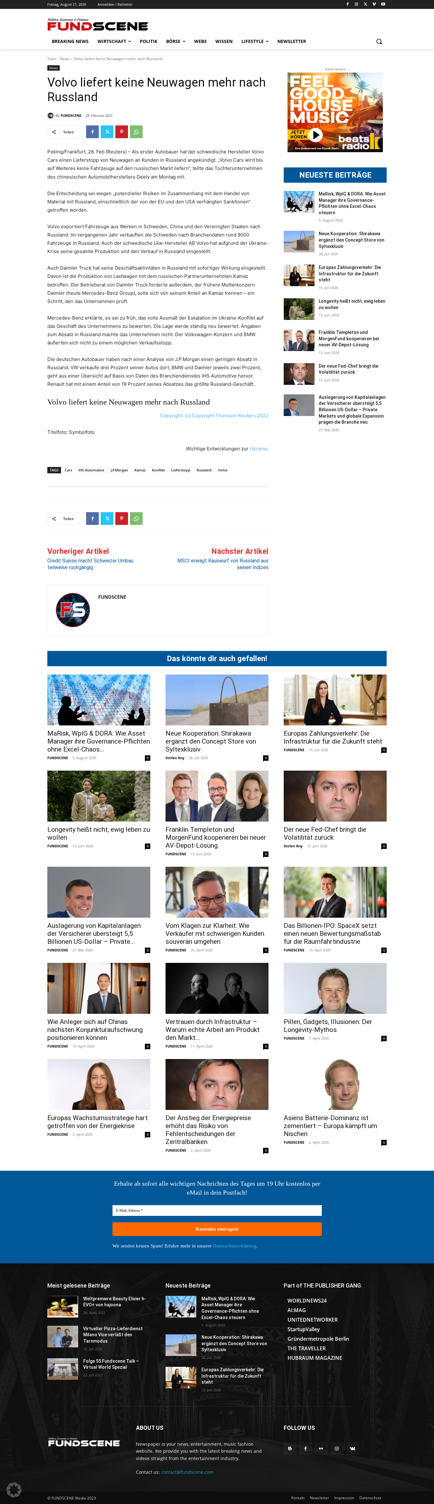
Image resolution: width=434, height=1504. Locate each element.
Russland (204, 470)
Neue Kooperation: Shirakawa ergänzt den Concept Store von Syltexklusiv (351, 240)
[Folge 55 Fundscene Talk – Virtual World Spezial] (62, 1369)
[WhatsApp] (136, 131)
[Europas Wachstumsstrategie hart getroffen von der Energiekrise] (98, 1084)
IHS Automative (91, 470)
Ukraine (258, 449)
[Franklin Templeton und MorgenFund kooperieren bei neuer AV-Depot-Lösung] (299, 340)
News (65, 58)
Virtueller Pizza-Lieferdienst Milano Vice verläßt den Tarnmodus (113, 1335)
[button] (379, 41)
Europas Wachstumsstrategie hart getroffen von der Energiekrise (97, 1122)
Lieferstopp (180, 470)
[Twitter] (365, 4)
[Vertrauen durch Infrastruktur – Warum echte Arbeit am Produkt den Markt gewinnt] (217, 988)
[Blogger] (290, 1448)
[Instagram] (356, 4)
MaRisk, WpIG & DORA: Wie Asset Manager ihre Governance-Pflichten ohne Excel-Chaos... (98, 741)
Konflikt (158, 470)
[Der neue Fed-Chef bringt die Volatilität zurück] (299, 374)
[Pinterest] (121, 131)
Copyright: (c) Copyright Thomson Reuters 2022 (214, 416)
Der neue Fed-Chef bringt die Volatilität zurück (325, 833)
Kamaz (140, 470)
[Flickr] (321, 1448)
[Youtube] (383, 4)
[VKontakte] (352, 1448)
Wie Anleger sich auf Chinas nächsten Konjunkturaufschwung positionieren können (95, 1030)
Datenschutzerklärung (234, 1245)
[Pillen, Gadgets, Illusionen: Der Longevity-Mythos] (335, 988)
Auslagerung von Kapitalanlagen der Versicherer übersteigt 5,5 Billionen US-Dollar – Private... (94, 933)
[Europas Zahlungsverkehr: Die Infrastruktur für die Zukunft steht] (299, 275)
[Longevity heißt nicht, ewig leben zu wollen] (299, 309)
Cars (68, 470)
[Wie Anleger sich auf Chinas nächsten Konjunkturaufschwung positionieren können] (98, 988)
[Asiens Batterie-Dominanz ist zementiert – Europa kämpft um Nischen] (335, 1084)
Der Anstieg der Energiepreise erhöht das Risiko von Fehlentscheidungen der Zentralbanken (208, 1130)
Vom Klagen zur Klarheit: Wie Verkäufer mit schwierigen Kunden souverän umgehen (215, 933)
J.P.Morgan (119, 470)
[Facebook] (347, 4)
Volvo (222, 470)
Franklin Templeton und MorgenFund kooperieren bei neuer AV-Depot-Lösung (349, 338)
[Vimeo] (374, 4)
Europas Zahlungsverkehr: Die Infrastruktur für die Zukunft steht (350, 273)
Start (51, 58)
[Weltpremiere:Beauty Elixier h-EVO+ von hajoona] (62, 1306)
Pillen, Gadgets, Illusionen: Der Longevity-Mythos (328, 1026)
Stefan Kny (175, 757)
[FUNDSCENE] (51, 115)
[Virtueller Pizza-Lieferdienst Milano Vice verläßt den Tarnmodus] (62, 1336)
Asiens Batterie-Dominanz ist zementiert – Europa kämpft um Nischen (330, 1126)
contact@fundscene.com (187, 1472)
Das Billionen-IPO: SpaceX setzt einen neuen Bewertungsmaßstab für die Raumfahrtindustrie (332, 933)
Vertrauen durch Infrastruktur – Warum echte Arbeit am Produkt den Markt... (213, 1030)
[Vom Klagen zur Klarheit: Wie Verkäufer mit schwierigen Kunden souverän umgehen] (217, 892)
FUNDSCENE (71, 115)
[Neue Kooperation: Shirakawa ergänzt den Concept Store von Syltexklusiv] (299, 241)
